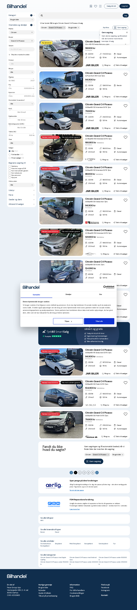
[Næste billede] (80, 53)
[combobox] (22, 19)
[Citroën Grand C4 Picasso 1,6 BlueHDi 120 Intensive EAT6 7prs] (84, 116)
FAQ (71, 587)
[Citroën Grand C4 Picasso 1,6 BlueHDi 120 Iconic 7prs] (84, 273)
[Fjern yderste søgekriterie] (64, 27)
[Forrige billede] (42, 53)
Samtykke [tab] (36, 294)
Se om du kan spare (77, 490)
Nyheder (41, 590)
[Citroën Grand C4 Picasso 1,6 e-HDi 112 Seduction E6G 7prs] (84, 53)
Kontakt (104, 595)
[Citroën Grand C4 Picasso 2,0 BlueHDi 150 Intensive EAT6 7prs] (84, 148)
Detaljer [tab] (68, 294)
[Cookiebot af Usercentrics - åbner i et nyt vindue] (105, 287)
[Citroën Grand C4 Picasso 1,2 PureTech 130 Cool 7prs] (84, 85)
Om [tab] (100, 294)
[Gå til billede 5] (63, 64)
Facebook (105, 587)
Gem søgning (121, 27)
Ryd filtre (106, 27)
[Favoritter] (95, 6)
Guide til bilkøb (44, 593)
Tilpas (67, 321)
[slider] (9, 78)
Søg (125, 15)
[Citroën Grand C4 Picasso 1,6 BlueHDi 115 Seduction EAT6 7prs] (84, 362)
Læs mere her (75, 509)
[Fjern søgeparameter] (78, 27)
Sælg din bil (111, 6)
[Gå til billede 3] (61, 64)
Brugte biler (43, 587)
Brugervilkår (75, 596)
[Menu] (100, 6)
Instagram (105, 590)
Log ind (125, 6)
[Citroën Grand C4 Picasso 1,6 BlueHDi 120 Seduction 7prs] (84, 211)
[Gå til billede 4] (62, 64)
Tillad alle (99, 321)
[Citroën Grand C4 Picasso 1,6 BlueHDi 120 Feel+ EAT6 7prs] (84, 393)
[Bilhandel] (17, 6)
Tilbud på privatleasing (47, 596)
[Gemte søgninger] (91, 6)
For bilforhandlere (77, 590)
